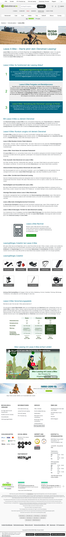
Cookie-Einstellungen (7, 525)
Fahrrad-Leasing (32, 1)
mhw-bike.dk (28, 520)
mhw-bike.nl (36, 517)
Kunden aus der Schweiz (7, 414)
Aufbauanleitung (38, 423)
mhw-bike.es (36, 515)
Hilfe (6, 1)
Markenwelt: (8, 15)
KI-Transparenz (60, 525)
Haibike (29, 15)
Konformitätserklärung (39, 411)
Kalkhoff (44, 15)
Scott (22, 15)
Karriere (53, 416)
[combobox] (29, 6)
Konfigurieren (30, 534)
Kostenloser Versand (44, 1)
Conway (59, 15)
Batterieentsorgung (19, 525)
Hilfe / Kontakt (37, 408)
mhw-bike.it (22, 517)
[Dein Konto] (55, 6)
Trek (36, 15)
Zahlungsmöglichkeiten (7, 419)
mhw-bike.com (29, 515)
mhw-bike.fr (43, 515)
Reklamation (37, 413)
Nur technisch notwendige (42, 534)
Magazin (54, 1)
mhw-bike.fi (42, 517)
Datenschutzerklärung (40, 525)
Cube (16, 15)
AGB (48, 525)
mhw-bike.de (21, 515)
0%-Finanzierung (21, 1)
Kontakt (12, 1)
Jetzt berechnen (31, 235)
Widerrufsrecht (29, 525)
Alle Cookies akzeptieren (57, 534)
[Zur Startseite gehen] (9, 6)
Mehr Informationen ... (6, 535)
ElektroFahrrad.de (36, 520)
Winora (51, 15)
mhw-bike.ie (29, 517)
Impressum (52, 525)
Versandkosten (5, 417)
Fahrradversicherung (23, 408)
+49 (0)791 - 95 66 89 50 (57, 446)
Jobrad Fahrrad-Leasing (24, 411)
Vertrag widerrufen (39, 425)
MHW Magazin (54, 418)
